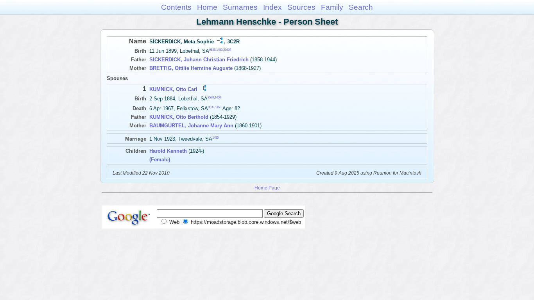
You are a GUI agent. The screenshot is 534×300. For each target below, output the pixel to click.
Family (332, 7)
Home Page (267, 187)
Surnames (240, 7)
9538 (212, 50)
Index (272, 7)
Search (361, 7)
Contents (176, 7)
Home (207, 7)
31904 (227, 50)
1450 (219, 50)
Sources (301, 7)
